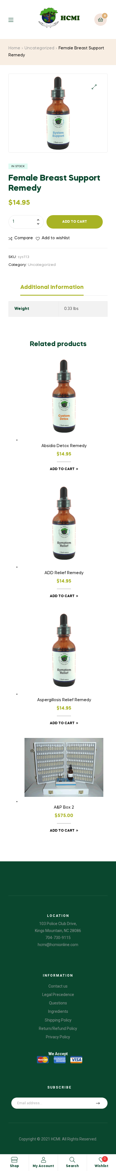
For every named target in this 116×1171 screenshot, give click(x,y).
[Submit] (98, 1103)
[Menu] (15, 19)
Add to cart (74, 222)
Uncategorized (39, 48)
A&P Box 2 (64, 807)
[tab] (64, 288)
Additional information (52, 287)
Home (14, 48)
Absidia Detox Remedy (63, 446)
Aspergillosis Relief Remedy (64, 700)
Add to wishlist (56, 238)
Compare (23, 238)
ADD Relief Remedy (63, 573)
